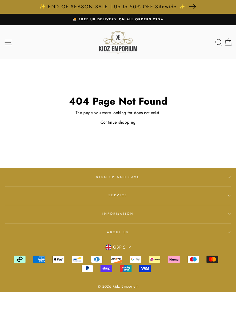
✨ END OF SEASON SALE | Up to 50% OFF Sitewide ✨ (112, 6)
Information (118, 213)
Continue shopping (118, 122)
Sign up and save (118, 177)
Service (118, 195)
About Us (118, 232)
